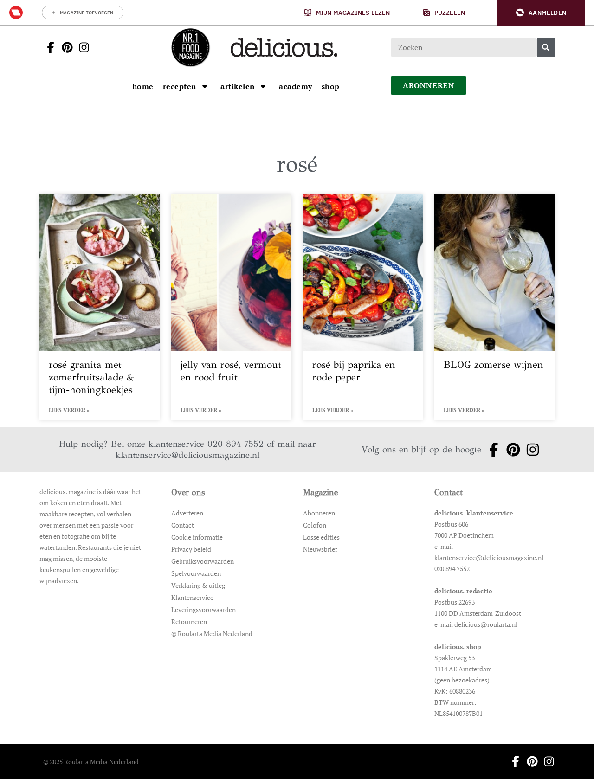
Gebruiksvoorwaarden (202, 561)
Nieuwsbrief (320, 549)
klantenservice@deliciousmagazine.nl (187, 455)
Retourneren (189, 621)
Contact (182, 525)
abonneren (429, 85)
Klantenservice (192, 597)
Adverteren (187, 513)
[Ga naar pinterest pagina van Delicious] (64, 47)
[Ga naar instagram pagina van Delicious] (81, 47)
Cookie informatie (197, 537)
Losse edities (321, 537)
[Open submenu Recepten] (204, 86)
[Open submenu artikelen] (263, 86)
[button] (541, 13)
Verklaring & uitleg (198, 585)
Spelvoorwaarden (196, 573)
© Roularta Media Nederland (211, 633)
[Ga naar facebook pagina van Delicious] (47, 47)
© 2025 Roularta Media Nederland (91, 761)
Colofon (314, 525)
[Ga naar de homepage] (190, 47)
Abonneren (319, 513)
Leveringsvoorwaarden (203, 609)
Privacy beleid (191, 549)
